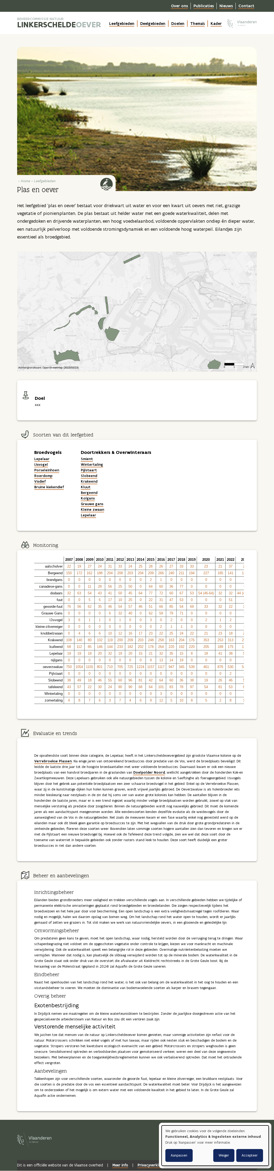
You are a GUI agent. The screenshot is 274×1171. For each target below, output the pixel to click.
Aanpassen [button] (179, 1155)
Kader (216, 23)
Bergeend (89, 492)
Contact (246, 6)
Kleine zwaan (92, 509)
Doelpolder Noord (149, 772)
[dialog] (215, 1145)
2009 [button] (89, 560)
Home (25, 181)
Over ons (179, 6)
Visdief (39, 481)
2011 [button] (109, 560)
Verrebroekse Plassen (53, 761)
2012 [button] (120, 560)
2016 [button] (161, 560)
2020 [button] (206, 560)
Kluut (85, 487)
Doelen (177, 23)
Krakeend (89, 481)
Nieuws (226, 6)
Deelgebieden (152, 23)
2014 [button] (140, 560)
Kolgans (88, 498)
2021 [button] (220, 560)
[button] (49, 560)
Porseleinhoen (46, 470)
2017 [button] (171, 560)
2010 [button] (100, 560)
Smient (87, 459)
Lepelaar (42, 459)
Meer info (120, 1165)
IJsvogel (41, 464)
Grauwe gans (92, 504)
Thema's (197, 23)
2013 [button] (130, 560)
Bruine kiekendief (49, 487)
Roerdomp (43, 475)
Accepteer (250, 1155)
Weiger (224, 1155)
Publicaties (203, 6)
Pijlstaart (89, 470)
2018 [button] (181, 560)
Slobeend (89, 475)
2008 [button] (79, 560)
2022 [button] (230, 560)
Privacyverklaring (153, 1165)
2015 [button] (150, 560)
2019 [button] (192, 560)
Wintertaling (92, 464)
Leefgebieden (121, 23)
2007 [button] (69, 560)
